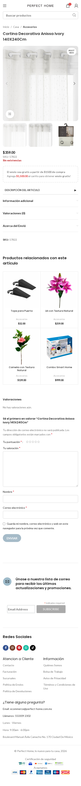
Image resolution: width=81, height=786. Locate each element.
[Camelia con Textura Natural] (22, 347)
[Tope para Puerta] (22, 290)
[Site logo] (40, 5)
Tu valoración (11, 448)
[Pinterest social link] (19, 648)
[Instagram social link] (12, 648)
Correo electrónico (15, 507)
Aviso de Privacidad (54, 678)
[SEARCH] (74, 15)
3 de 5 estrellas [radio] (32, 441)
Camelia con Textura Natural (21, 369)
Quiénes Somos (52, 665)
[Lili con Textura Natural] (59, 290)
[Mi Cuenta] (76, 5)
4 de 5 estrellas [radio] (35, 441)
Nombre (8, 491)
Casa (16, 26)
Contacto (8, 665)
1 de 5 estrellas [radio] (27, 441)
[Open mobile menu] (4, 5)
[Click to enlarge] (10, 114)
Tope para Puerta (22, 310)
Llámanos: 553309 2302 (17, 715)
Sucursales (9, 678)
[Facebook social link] (5, 648)
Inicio (6, 26)
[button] (6, 83)
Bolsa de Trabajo (53, 671)
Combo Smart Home (59, 367)
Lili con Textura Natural (59, 310)
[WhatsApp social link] (26, 648)
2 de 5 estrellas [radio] (30, 441)
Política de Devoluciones (17, 691)
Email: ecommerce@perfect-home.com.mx (27, 708)
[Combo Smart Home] (59, 347)
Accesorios (30, 26)
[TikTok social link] (33, 648)
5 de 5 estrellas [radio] (38, 441)
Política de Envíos (13, 684)
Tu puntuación (12, 441)
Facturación (10, 671)
